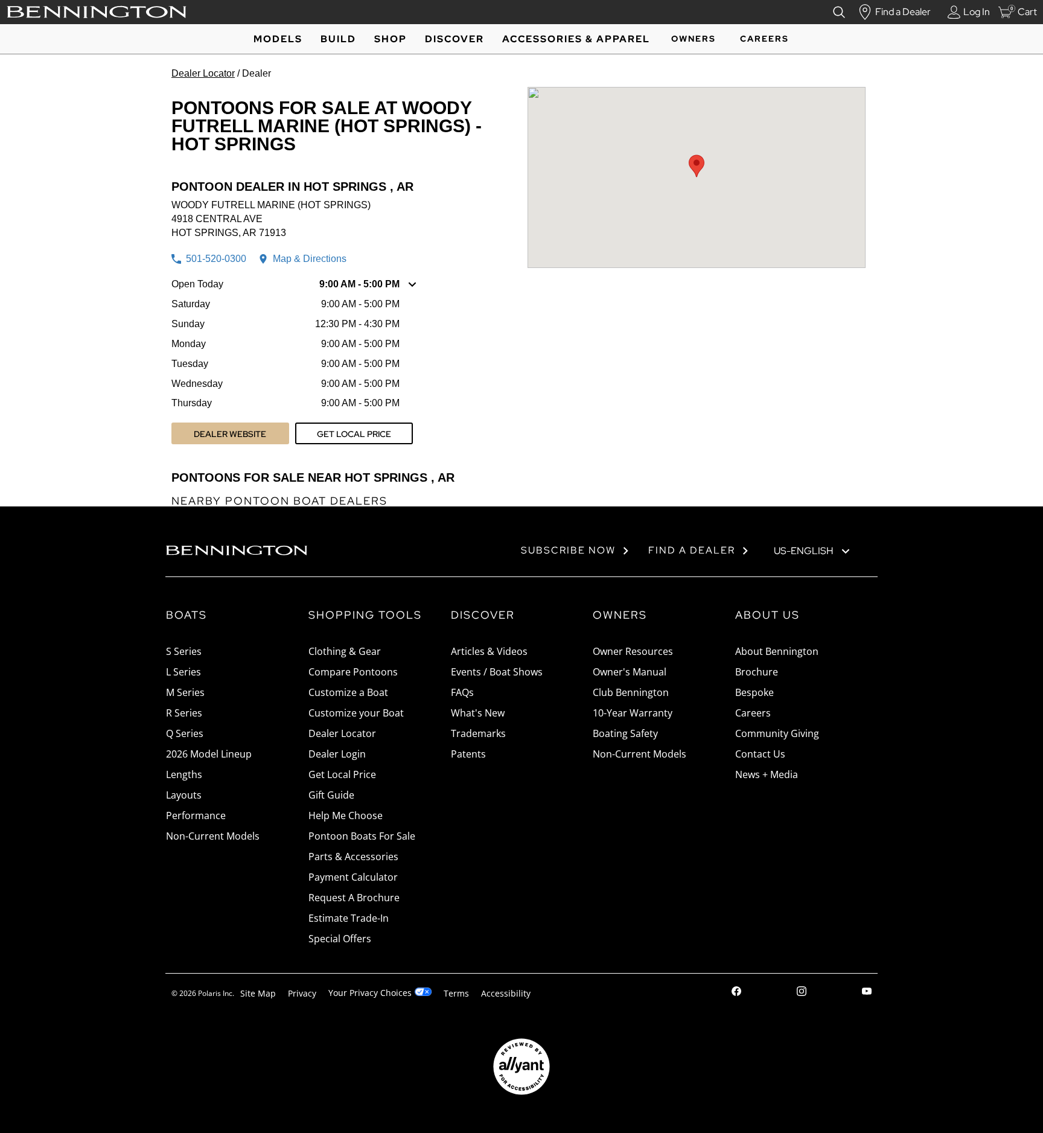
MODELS (278, 39)
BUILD (338, 39)
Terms (456, 993)
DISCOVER (454, 39)
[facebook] (736, 993)
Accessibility (506, 993)
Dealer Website (230, 434)
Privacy (302, 993)
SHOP (390, 39)
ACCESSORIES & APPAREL (576, 39)
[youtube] (867, 993)
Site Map (258, 993)
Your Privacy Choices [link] (370, 992)
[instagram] (801, 993)
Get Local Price (354, 434)
